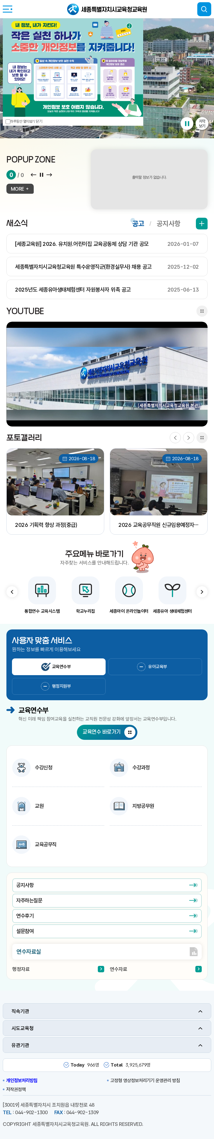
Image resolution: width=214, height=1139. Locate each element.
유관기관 (20, 1045)
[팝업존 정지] (41, 175)
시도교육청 (22, 1028)
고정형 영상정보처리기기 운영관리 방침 (145, 1080)
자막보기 (202, 123)
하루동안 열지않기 (22, 121)
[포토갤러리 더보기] (202, 437)
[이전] (175, 437)
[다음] (188, 437)
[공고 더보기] (202, 223)
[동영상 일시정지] (187, 123)
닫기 (39, 121)
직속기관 (20, 1011)
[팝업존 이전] (33, 175)
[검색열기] (204, 9)
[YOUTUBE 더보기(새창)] (202, 311)
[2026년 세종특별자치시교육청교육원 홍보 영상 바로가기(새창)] (107, 374)
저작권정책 (16, 1089)
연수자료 (118, 969)
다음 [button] (202, 591)
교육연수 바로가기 (101, 732)
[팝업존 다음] (49, 175)
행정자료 (21, 969)
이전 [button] (12, 591)
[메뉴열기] (7, 9)
